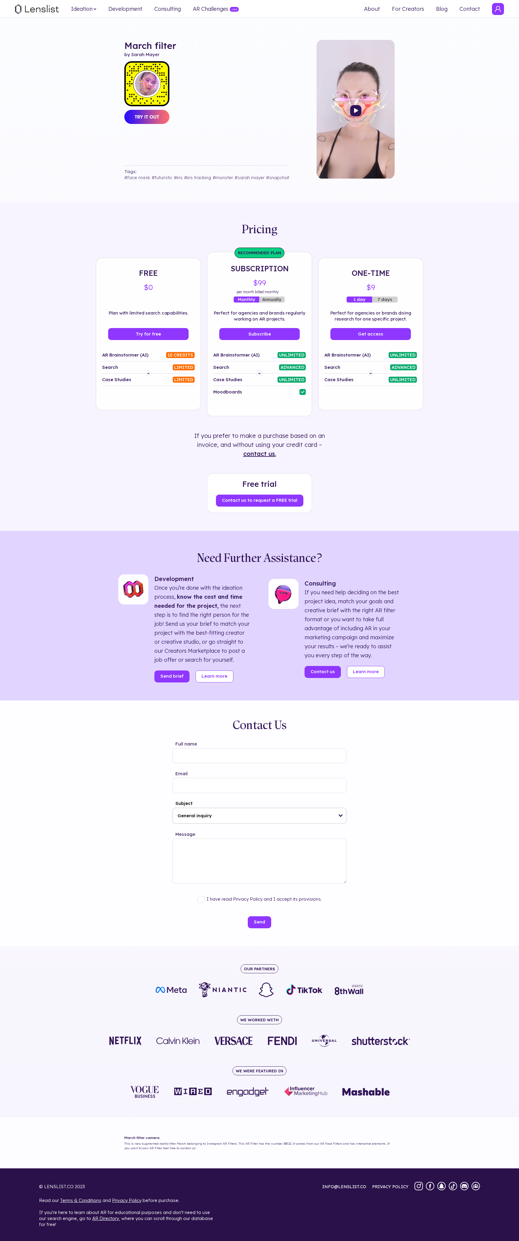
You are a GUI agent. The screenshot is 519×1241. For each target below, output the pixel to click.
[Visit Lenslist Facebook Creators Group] (476, 1186)
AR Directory (105, 1218)
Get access (370, 334)
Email (181, 773)
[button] (340, 815)
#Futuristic (162, 177)
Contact (470, 9)
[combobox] (259, 816)
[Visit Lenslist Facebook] (430, 1186)
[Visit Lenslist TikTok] (453, 1186)
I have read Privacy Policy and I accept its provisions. (264, 899)
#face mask (137, 177)
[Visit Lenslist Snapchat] (441, 1186)
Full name (186, 744)
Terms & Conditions (80, 1200)
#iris (178, 177)
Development (125, 9)
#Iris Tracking (197, 177)
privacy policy (390, 1186)
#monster (223, 177)
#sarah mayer (250, 177)
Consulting (167, 9)
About (372, 9)
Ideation (82, 9)
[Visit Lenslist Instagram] (418, 1186)
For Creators (408, 9)
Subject (184, 803)
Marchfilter (150, 45)
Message (185, 834)
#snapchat (277, 177)
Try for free (148, 334)
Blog (442, 9)
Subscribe (259, 334)
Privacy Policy (126, 1200)
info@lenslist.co (344, 1186)
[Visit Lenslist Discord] (464, 1186)
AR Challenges (210, 9)
